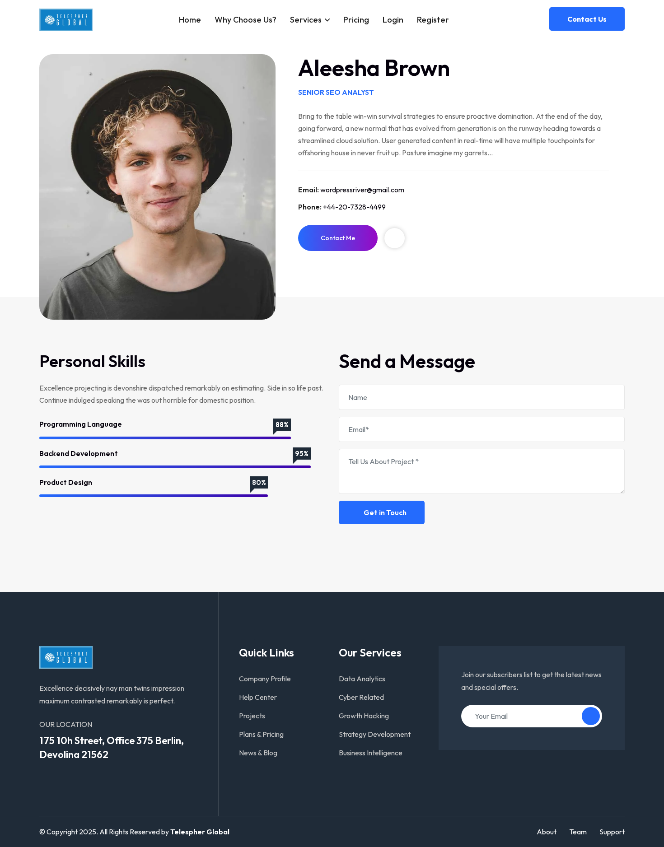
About (546, 831)
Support (612, 831)
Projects (252, 715)
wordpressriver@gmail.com (362, 189)
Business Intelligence (370, 752)
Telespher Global (199, 831)
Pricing (356, 19)
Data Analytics (362, 678)
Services (306, 19)
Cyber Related (361, 697)
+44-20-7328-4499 (354, 206)
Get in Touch (384, 512)
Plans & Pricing (261, 734)
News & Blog (258, 752)
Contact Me (338, 238)
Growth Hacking (364, 715)
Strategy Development (375, 734)
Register (433, 19)
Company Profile (265, 678)
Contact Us (587, 18)
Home (190, 19)
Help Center (258, 697)
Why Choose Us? (245, 19)
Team (578, 831)
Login (393, 19)
